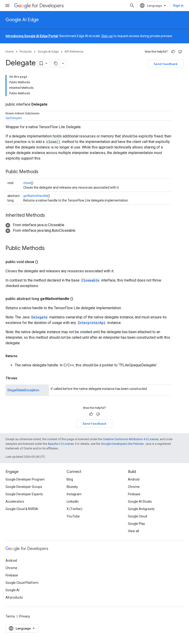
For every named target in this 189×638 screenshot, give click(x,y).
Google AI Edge (22, 20)
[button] (35, 225)
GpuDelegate (14, 118)
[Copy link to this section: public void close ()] (43, 262)
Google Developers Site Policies (122, 443)
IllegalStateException (23, 390)
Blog (70, 479)
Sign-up (107, 36)
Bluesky (72, 487)
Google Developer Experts (24, 494)
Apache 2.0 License (61, 443)
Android (133, 479)
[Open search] (132, 5)
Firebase (134, 494)
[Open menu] (7, 5)
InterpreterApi (91, 322)
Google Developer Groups (24, 487)
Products (26, 51)
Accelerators (15, 501)
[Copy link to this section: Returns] (22, 356)
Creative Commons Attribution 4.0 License (130, 439)
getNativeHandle (35, 196)
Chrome (134, 487)
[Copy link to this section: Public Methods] (42, 172)
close (27, 183)
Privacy (24, 616)
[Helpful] (173, 51)
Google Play (136, 523)
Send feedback (166, 64)
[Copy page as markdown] (56, 63)
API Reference (74, 51)
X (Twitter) (74, 509)
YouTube (73, 516)
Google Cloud (137, 516)
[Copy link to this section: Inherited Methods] (49, 215)
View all (133, 531)
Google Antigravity (141, 509)
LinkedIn (73, 501)
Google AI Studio (140, 501)
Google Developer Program (25, 479)
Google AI (12, 590)
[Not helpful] (180, 51)
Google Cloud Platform (22, 583)
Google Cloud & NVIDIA (22, 509)
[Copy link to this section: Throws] (22, 378)
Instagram (74, 494)
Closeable (90, 280)
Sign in (178, 5)
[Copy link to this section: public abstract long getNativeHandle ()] (78, 299)
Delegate (39, 317)
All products (14, 597)
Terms (10, 616)
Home (10, 51)
